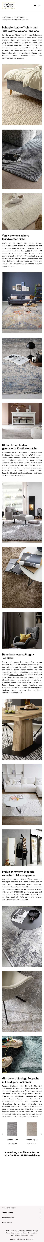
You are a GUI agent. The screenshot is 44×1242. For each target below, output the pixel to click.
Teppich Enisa (12, 1139)
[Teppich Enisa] (12, 1129)
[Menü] (34, 5)
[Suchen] (39, 5)
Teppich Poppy (31, 1139)
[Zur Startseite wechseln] (8, 5)
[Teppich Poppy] (32, 1129)
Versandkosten (11, 1233)
